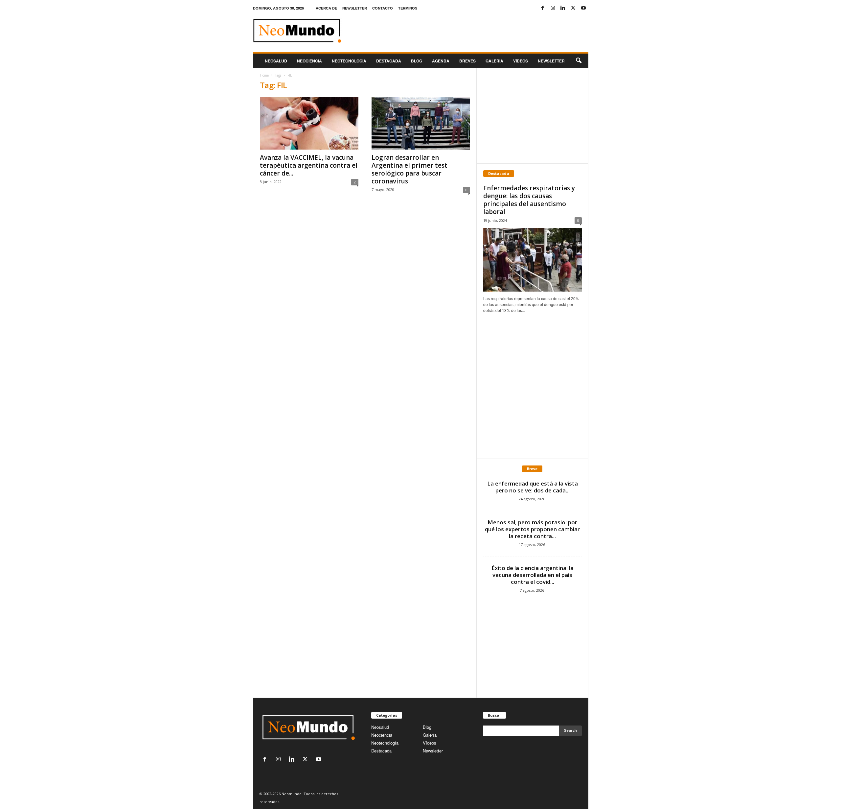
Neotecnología (384, 743)
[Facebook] (543, 8)
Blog (416, 61)
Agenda (440, 61)
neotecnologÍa (349, 61)
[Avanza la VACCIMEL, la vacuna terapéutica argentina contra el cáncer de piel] (309, 123)
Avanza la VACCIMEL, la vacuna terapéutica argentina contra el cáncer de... (308, 165)
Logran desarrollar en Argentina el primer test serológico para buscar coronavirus (409, 169)
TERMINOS (407, 8)
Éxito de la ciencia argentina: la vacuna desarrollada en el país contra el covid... (532, 574)
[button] (578, 61)
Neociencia (309, 61)
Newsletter (433, 751)
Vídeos (520, 61)
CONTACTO (382, 8)
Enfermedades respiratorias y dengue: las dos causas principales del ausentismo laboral (529, 200)
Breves (467, 61)
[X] (573, 8)
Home (264, 75)
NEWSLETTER (354, 8)
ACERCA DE (326, 8)
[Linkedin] (563, 8)
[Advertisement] (532, 116)
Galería (494, 61)
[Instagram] (553, 8)
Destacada (388, 61)
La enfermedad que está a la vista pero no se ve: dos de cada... (532, 487)
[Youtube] (583, 8)
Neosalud (276, 61)
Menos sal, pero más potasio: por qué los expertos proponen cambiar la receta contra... (532, 529)
